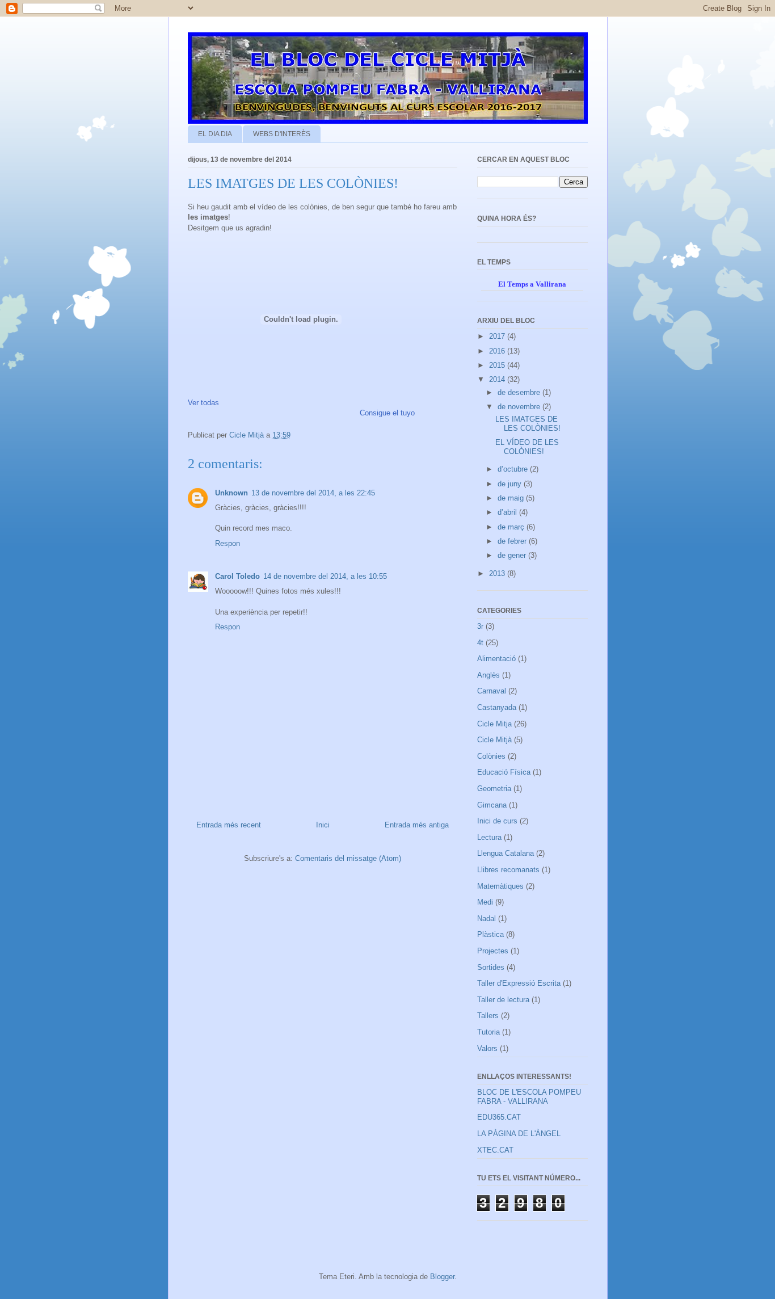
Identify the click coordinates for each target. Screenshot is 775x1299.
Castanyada (496, 707)
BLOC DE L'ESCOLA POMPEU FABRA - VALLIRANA (529, 1096)
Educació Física (503, 772)
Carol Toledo (237, 576)
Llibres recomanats (508, 869)
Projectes (492, 951)
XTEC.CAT (495, 1150)
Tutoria (488, 1032)
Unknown (231, 493)
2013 (498, 573)
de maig (512, 498)
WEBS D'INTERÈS (281, 134)
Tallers (488, 1015)
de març (512, 527)
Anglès (488, 675)
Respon (227, 543)
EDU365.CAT (499, 1117)
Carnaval (491, 691)
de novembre (520, 406)
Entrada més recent (228, 825)
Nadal (486, 918)
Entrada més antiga (417, 825)
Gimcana (492, 805)
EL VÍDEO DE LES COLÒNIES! (527, 447)
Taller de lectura (503, 999)
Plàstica (490, 934)
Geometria (494, 788)
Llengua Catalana (505, 853)
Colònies (491, 756)
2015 (498, 365)
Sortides (490, 967)
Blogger (442, 1276)
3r (480, 626)
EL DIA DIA (215, 134)
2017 (498, 336)
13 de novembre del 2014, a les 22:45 (313, 493)
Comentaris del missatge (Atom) (348, 858)
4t (480, 642)
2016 (498, 351)
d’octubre (514, 469)
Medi (485, 902)
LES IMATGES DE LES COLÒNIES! (528, 423)
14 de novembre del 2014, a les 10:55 (325, 576)
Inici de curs (497, 821)
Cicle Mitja (494, 724)
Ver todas (203, 402)
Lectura (489, 837)
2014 (498, 379)
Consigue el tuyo (387, 413)
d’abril (508, 512)
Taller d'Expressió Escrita (519, 983)
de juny (511, 484)
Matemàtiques (500, 886)
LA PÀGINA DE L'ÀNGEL (519, 1133)
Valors (487, 1048)
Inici (323, 825)
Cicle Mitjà (494, 739)
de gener (513, 555)
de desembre (520, 392)
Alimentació (496, 658)
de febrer (513, 541)
